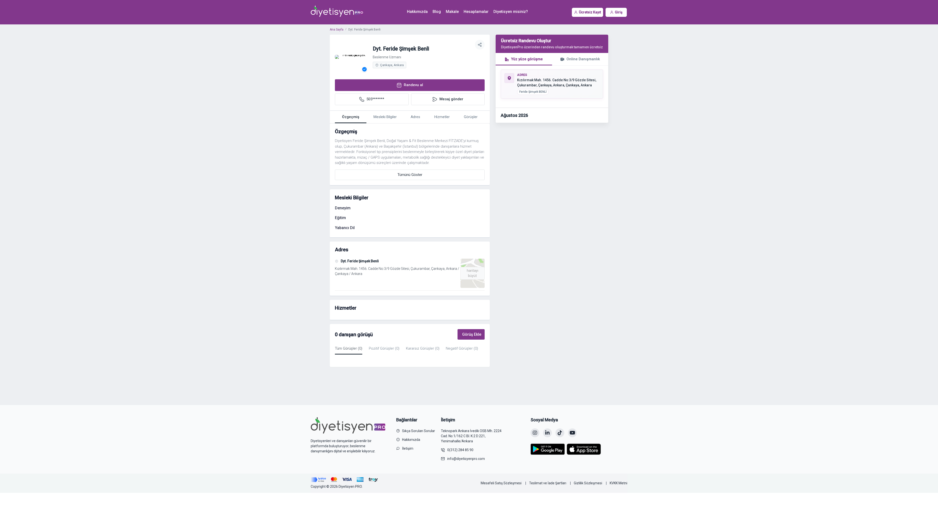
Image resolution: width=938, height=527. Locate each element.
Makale (452, 11)
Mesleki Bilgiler (385, 117)
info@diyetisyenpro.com (466, 459)
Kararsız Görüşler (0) (422, 348)
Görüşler (471, 117)
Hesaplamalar (476, 11)
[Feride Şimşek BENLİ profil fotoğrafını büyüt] (352, 57)
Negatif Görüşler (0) (462, 348)
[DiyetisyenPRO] (337, 12)
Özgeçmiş (350, 117)
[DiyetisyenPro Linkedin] (547, 432)
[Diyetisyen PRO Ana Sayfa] (348, 425)
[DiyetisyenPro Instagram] (535, 432)
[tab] (524, 59)
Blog (437, 11)
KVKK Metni (618, 483)
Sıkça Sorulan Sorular (418, 431)
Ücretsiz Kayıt (590, 12)
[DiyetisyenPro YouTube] (572, 432)
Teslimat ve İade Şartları (547, 483)
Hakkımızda (417, 11)
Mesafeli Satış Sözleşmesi (501, 483)
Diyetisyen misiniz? (510, 11)
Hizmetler (442, 117)
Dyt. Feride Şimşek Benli (360, 261)
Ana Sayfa (336, 29)
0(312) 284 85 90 (460, 450)
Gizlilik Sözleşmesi (588, 483)
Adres (415, 117)
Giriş (618, 12)
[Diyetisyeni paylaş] (480, 45)
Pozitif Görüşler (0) (384, 348)
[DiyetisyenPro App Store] (584, 449)
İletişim (407, 448)
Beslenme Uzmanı (387, 57)
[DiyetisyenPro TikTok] (559, 432)
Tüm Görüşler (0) (348, 348)
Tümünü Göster (409, 174)
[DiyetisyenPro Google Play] (548, 449)
